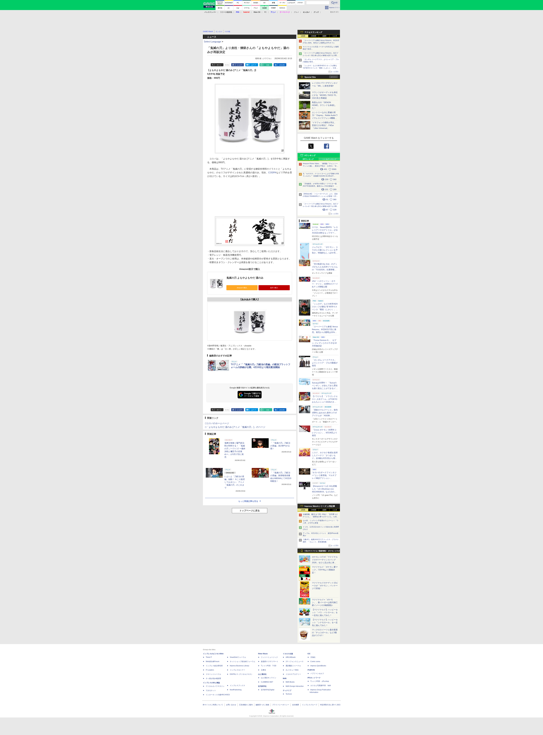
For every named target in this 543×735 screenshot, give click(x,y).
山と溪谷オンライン (268, 678)
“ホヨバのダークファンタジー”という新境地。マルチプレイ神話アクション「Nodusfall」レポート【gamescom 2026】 (324, 478)
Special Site (310, 77)
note (267, 65)
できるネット (211, 690)
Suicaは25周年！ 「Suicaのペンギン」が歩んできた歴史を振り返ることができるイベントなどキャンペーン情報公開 (325, 388)
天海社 (312, 657)
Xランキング (310, 155)
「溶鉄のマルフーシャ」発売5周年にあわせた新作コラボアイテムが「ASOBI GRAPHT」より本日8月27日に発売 (325, 415)
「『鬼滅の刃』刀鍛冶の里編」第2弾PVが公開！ (280, 446)
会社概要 (295, 705)
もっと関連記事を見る (248, 501)
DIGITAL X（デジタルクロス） (241, 674)
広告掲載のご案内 (246, 705)
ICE (309, 654)
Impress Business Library (239, 666)
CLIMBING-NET (267, 682)
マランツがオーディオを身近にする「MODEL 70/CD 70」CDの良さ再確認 (325, 95)
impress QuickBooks (318, 666)
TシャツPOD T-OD (268, 666)
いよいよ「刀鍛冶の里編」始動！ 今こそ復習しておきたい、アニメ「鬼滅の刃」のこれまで (234, 482)
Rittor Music (263, 654)
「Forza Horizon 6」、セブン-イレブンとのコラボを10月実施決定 (324, 343)
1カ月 (335, 36)
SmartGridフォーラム (238, 657)
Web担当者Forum (212, 661)
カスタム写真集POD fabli (320, 686)
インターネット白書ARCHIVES (218, 695)
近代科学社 (262, 686)
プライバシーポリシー (280, 705)
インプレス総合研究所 (214, 666)
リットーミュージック (269, 657)
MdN (284, 678)
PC (265, 12)
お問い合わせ (231, 705)
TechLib (289, 694)
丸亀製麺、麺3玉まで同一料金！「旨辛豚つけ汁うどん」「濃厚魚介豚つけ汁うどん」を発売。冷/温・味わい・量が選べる (320, 516)
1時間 (303, 36)
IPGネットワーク (314, 678)
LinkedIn (282, 65)
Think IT (209, 657)
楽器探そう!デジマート (269, 661)
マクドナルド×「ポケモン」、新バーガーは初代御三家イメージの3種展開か (325, 602)
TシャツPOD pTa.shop (319, 681)
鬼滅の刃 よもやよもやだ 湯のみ (244, 277)
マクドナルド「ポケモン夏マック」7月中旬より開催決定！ (325, 570)
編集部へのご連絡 (262, 705)
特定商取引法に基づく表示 (330, 705)
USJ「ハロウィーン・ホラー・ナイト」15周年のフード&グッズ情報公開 (325, 284)
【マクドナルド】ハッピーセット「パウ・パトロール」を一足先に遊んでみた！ (325, 612)
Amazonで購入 (242, 288)
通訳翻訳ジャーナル (293, 666)
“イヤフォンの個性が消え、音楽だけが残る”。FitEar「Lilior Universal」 (324, 125)
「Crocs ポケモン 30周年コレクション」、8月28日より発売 (324, 433)
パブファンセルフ (317, 673)
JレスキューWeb (292, 670)
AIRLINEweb (291, 657)
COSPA (272, 172)
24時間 (313, 36)
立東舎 (263, 670)
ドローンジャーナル (213, 674)
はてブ (253, 65)
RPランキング (308, 159)
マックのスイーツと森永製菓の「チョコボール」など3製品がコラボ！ (325, 632)
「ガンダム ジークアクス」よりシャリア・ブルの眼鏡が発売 (325, 363)
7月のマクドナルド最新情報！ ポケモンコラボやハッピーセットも (322, 551)
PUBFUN (311, 670)
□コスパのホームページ (217, 423)
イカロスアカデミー (293, 674)
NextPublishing (236, 690)
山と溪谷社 (262, 674)
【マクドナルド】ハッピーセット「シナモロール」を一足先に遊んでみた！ (325, 622)
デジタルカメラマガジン (215, 686)
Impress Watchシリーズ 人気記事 (319, 506)
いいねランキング (329, 159)
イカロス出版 (288, 654)
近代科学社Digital (267, 690)
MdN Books (290, 682)
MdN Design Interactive (295, 686)
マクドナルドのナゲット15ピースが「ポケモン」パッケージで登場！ (325, 586)
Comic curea (315, 661)
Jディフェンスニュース (294, 661)
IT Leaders (210, 670)
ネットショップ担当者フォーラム (242, 661)
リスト (227, 65)
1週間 (324, 36)
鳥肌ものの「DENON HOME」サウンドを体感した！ (324, 105)
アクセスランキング (313, 32)
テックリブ (287, 690)
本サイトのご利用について (213, 705)
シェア (239, 65)
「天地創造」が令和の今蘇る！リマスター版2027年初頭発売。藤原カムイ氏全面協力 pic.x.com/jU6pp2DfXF (320, 186)
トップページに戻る (249, 510)
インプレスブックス (237, 686)
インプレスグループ (309, 705)
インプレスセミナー (237, 670)
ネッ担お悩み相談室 (213, 678)
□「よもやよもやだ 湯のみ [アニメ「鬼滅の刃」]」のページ (235, 427)
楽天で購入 (274, 288)
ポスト (219, 65)
